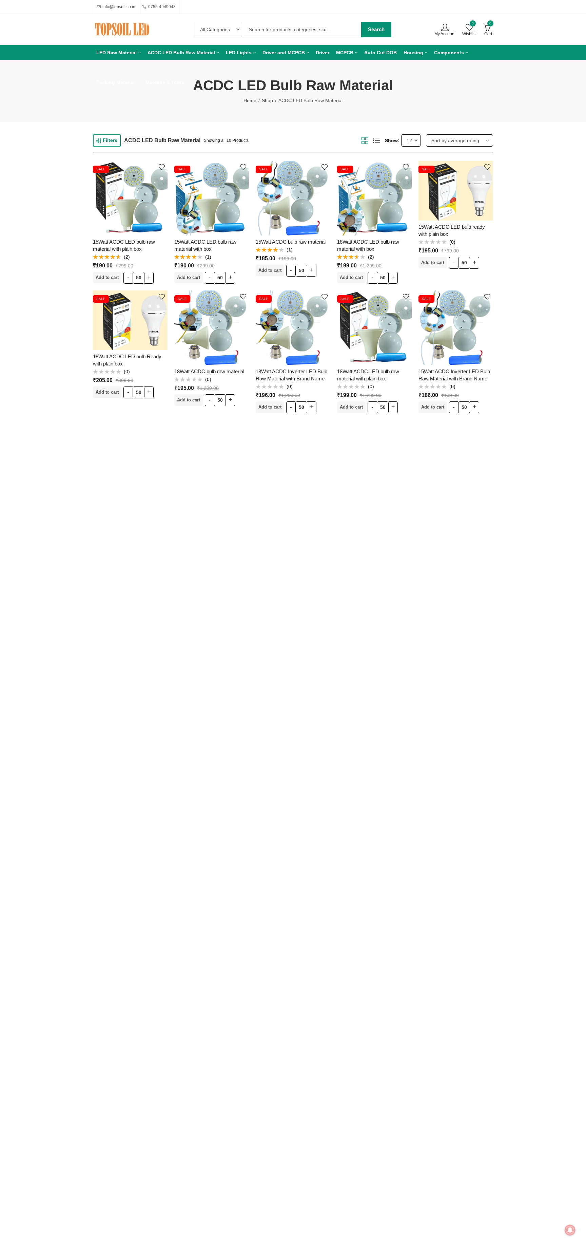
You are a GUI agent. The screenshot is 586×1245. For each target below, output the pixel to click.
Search (376, 29)
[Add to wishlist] (162, 167)
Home (249, 100)
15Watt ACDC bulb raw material (291, 242)
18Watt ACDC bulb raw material (209, 371)
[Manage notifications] (570, 1230)
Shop (267, 100)
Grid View (365, 140)
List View (376, 140)
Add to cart (107, 277)
